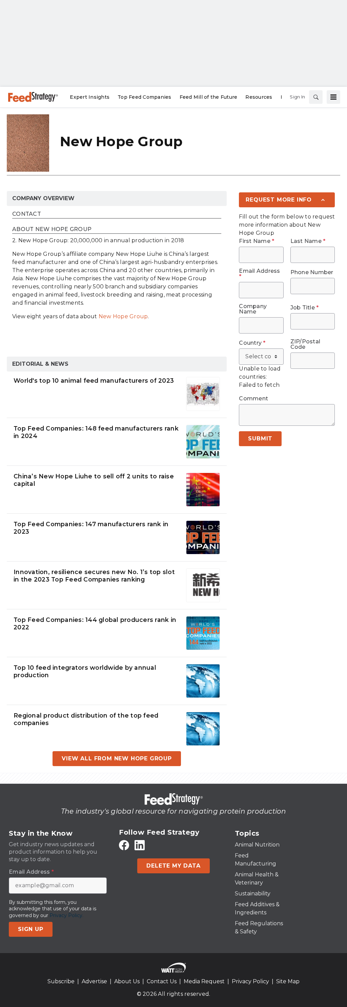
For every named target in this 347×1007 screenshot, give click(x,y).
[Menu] (333, 97)
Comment (253, 398)
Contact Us (162, 981)
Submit (260, 438)
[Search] (316, 97)
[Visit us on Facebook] (124, 845)
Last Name (308, 241)
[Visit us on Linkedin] (140, 845)
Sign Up (30, 929)
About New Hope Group (51, 229)
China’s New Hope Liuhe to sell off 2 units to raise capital (94, 480)
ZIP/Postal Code (305, 344)
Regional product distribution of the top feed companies (86, 719)
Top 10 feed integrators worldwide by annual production (85, 671)
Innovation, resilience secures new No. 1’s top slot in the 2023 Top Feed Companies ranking (94, 575)
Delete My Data (173, 865)
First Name (256, 241)
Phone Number (311, 272)
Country (252, 343)
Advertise (94, 981)
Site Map (288, 981)
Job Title (304, 307)
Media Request (204, 981)
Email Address (259, 273)
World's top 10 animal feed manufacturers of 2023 (94, 380)
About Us (127, 981)
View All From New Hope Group (116, 758)
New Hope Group (123, 316)
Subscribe (61, 981)
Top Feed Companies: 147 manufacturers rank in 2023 (91, 527)
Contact (26, 214)
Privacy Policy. (66, 915)
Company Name (253, 309)
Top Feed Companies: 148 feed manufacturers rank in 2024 (96, 432)
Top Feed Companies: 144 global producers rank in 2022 (95, 623)
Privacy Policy (250, 981)
